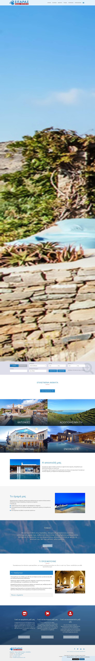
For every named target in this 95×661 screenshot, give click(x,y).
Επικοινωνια (78, 2)
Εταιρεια (54, 2)
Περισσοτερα (47, 545)
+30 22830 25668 (19, 653)
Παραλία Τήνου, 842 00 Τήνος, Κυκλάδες (20, 652)
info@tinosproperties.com (19, 657)
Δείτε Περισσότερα (47, 390)
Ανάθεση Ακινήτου (47, 637)
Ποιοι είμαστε (17, 595)
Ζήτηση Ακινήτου (24, 637)
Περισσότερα (75, 659)
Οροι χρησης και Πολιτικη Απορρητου (76, 651)
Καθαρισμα (61, 370)
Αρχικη (49, 2)
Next (84, 581)
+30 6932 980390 (18, 654)
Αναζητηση (53, 370)
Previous (56, 581)
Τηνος (65, 2)
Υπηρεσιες (70, 2)
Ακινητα (60, 2)
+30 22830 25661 (16, 656)
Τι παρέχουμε (17, 573)
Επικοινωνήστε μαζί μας (71, 637)
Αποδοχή (82, 659)
